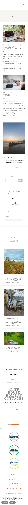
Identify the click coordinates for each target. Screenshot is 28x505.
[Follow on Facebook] (11, 167)
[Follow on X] (14, 167)
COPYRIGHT (14, 484)
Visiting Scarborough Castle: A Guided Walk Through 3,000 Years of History (14, 278)
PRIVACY (14, 474)
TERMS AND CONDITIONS (14, 488)
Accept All (5, 502)
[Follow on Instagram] (17, 167)
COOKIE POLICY (14, 479)
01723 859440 (17, 382)
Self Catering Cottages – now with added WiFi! (13, 93)
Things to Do (18, 282)
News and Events (15, 49)
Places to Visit (10, 282)
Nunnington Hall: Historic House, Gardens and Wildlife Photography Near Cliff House (14, 321)
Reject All (12, 502)
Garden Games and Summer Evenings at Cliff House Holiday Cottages (14, 349)
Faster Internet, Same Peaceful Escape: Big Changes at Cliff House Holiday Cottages (13, 46)
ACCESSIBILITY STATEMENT (14, 493)
